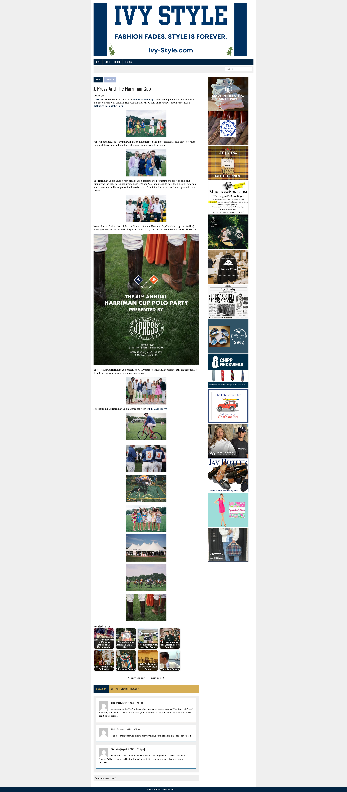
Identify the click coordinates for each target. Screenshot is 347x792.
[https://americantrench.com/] (228, 282)
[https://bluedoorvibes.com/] (228, 351)
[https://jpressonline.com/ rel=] (228, 108)
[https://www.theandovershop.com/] (228, 143)
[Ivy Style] (170, 29)
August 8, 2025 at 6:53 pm (132, 749)
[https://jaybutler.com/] (228, 490)
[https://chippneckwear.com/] (228, 386)
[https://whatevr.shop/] (228, 455)
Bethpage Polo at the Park (108, 105)
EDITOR (117, 62)
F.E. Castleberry (158, 408)
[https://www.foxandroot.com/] (228, 247)
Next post (156, 677)
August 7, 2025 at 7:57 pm (132, 702)
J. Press (98, 99)
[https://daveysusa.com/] (228, 559)
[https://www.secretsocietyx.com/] (228, 316)
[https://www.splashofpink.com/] (228, 525)
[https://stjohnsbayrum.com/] (228, 178)
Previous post (138, 677)
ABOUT (107, 62)
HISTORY (128, 62)
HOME (98, 62)
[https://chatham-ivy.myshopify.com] (228, 421)
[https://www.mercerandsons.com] (228, 212)
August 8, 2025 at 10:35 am (128, 729)
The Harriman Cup (142, 99)
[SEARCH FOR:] (238, 68)
